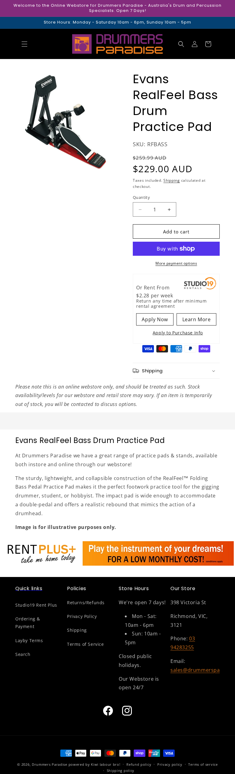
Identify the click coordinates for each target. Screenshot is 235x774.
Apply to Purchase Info (178, 333)
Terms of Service (85, 644)
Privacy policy (169, 764)
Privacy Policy (82, 616)
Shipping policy (121, 770)
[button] (24, 44)
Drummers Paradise (49, 764)
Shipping (171, 180)
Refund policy (138, 764)
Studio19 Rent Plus (36, 605)
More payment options (176, 263)
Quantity (141, 197)
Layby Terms (29, 640)
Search (23, 654)
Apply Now (155, 319)
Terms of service (203, 764)
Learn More (196, 319)
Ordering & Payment (27, 622)
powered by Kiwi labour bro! (95, 764)
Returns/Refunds (86, 602)
